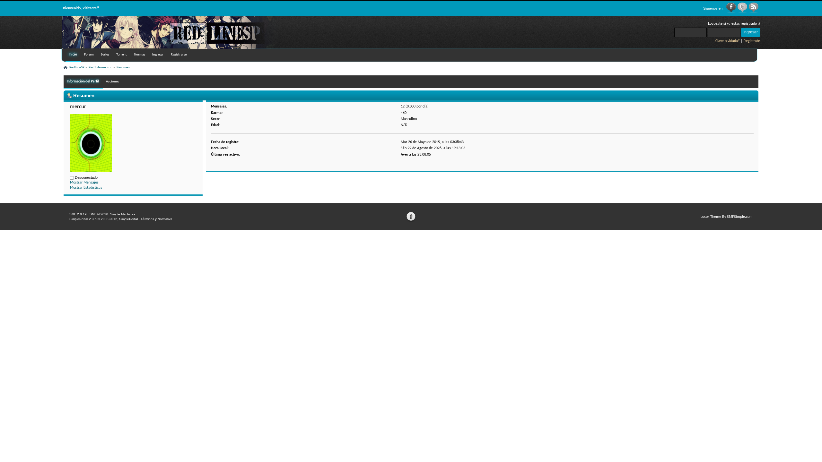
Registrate (752, 41)
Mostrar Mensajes (84, 182)
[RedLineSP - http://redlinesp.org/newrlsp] (171, 47)
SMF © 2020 (99, 214)
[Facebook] (731, 11)
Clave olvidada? (727, 41)
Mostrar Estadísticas (86, 188)
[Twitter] (742, 11)
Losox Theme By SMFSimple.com (727, 217)
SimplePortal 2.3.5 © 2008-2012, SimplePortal (103, 219)
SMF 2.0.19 (78, 214)
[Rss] (753, 11)
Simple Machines (122, 214)
